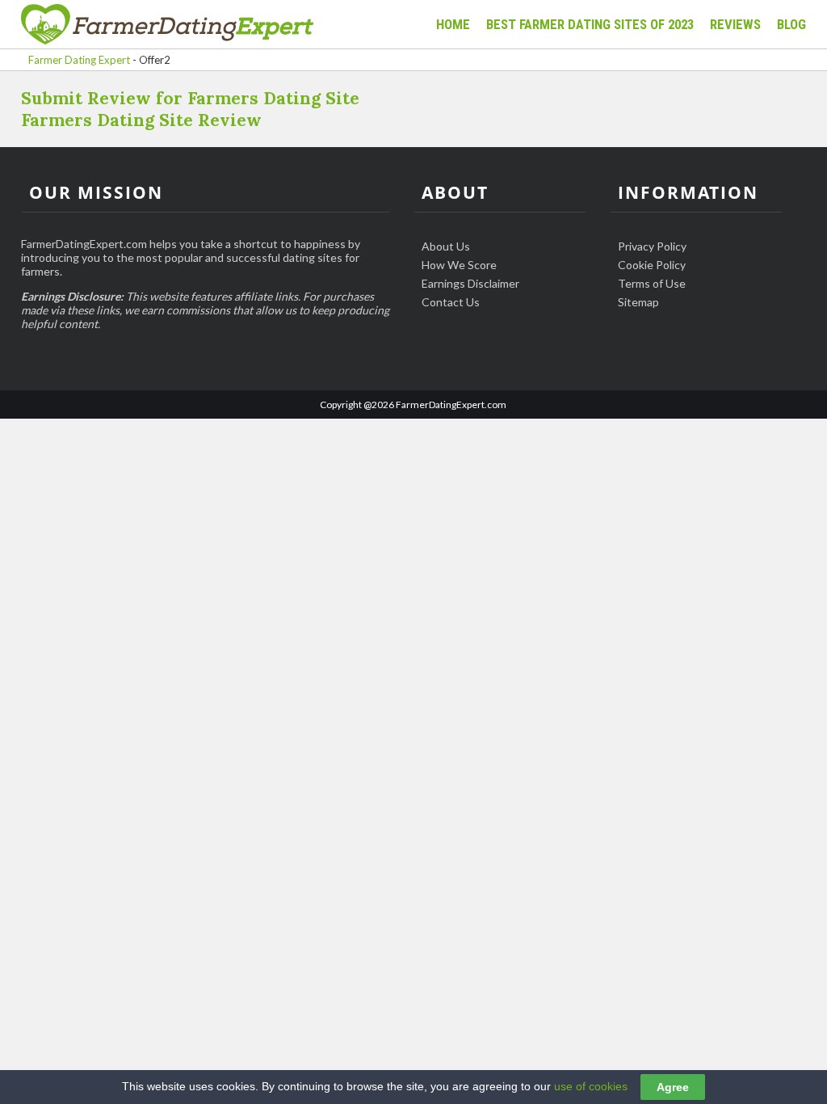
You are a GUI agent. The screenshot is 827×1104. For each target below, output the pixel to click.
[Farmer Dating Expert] (167, 25)
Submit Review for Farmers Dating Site (190, 98)
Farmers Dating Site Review (141, 120)
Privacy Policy (652, 246)
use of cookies (591, 1086)
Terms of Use (652, 283)
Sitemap (638, 302)
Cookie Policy (652, 265)
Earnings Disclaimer (470, 283)
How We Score (459, 265)
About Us (446, 246)
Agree (673, 1087)
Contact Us (451, 302)
